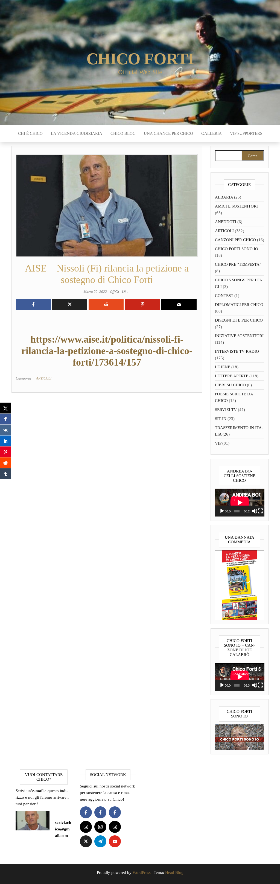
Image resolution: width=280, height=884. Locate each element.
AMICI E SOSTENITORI (236, 206)
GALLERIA (211, 133)
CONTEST (224, 295)
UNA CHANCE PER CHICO (168, 133)
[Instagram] (86, 827)
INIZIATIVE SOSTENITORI (239, 336)
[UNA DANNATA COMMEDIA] (239, 584)
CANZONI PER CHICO (235, 240)
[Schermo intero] (260, 511)
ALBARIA (224, 197)
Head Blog (174, 872)
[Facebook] (86, 812)
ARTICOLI (43, 378)
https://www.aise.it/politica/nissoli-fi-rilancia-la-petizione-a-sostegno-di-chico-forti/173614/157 (106, 351)
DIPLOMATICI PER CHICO (239, 304)
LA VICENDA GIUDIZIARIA (76, 133)
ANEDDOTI (225, 222)
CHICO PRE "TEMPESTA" (238, 264)
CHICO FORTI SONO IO (236, 249)
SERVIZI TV (226, 409)
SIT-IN (220, 418)
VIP (218, 443)
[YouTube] (115, 841)
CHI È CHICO (30, 133)
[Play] (222, 511)
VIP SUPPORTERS (246, 133)
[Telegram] (100, 841)
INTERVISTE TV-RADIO (237, 351)
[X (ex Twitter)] (86, 841)
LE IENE (222, 367)
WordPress (142, 872)
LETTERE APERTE (231, 376)
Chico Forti (140, 59)
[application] (239, 503)
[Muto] (254, 511)
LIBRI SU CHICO (230, 385)
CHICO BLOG (123, 133)
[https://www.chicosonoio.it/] (239, 737)
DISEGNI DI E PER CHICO (239, 320)
